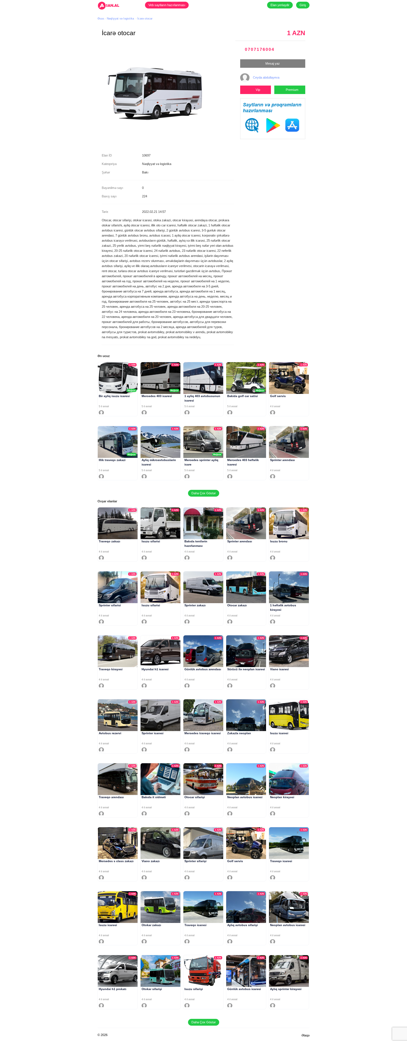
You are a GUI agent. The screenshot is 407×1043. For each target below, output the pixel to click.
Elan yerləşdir (279, 5)
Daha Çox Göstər (203, 493)
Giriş (303, 5)
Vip (258, 89)
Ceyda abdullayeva (266, 77)
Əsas (101, 18)
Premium (292, 89)
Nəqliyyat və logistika (120, 18)
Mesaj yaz (272, 63)
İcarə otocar (144, 18)
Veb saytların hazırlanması (166, 5)
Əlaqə (305, 1035)
